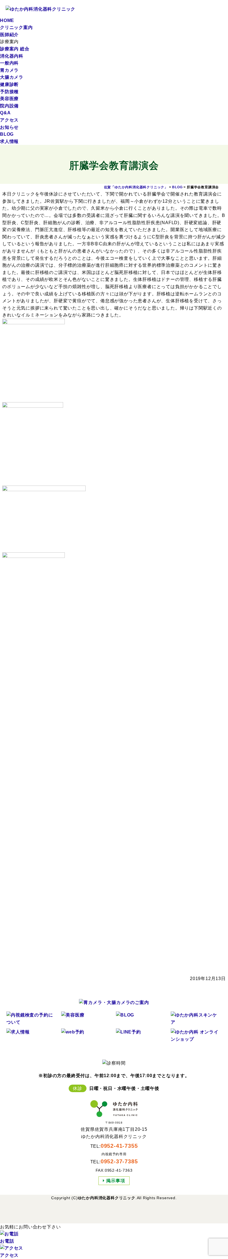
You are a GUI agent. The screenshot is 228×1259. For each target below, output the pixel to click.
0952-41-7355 (119, 1146)
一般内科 (9, 63)
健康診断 (9, 84)
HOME (7, 20)
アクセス (9, 120)
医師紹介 (9, 34)
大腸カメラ (11, 77)
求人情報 (9, 141)
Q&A (5, 112)
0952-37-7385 (119, 1161)
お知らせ (9, 127)
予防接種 (9, 91)
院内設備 (9, 105)
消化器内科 (11, 56)
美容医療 (9, 98)
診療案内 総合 (14, 48)
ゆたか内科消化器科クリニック (106, 1198)
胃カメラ (9, 70)
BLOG (7, 134)
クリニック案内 (16, 27)
